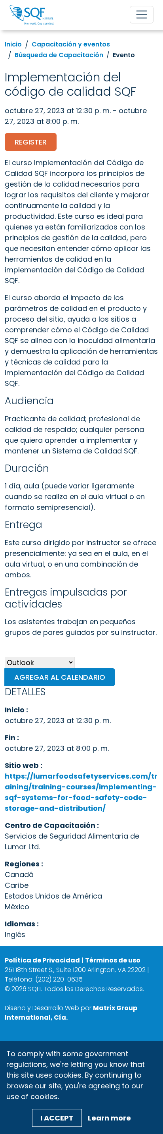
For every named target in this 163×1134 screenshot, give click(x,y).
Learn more (109, 1118)
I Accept (57, 1118)
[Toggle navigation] (142, 14)
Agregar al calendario (59, 677)
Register (31, 142)
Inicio (13, 44)
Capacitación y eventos (71, 44)
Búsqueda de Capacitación (59, 55)
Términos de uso (112, 960)
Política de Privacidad (42, 960)
